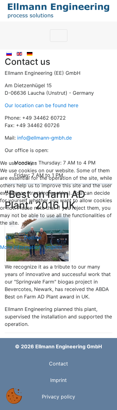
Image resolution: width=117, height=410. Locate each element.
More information (20, 247)
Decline (32, 237)
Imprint (54, 247)
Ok (8, 237)
